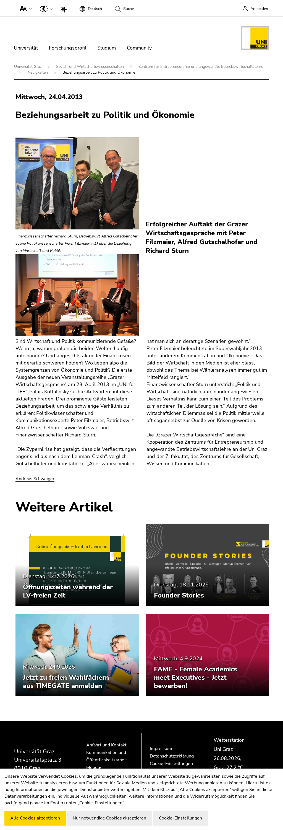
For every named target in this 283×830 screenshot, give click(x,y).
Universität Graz (28, 66)
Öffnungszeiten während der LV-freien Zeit (68, 591)
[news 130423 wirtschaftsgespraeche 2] (77, 295)
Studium (106, 48)
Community (139, 48)
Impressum (161, 749)
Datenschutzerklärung (172, 756)
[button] (24, 8)
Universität (26, 48)
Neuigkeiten (38, 72)
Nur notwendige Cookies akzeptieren (109, 818)
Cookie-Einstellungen (171, 764)
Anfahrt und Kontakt (106, 745)
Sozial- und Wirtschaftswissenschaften (90, 66)
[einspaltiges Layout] (65, 8)
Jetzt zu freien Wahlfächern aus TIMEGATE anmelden (66, 681)
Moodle (93, 767)
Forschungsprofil (67, 48)
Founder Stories (179, 595)
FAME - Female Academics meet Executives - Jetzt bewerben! (195, 677)
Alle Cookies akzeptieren (35, 818)
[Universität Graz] (255, 39)
